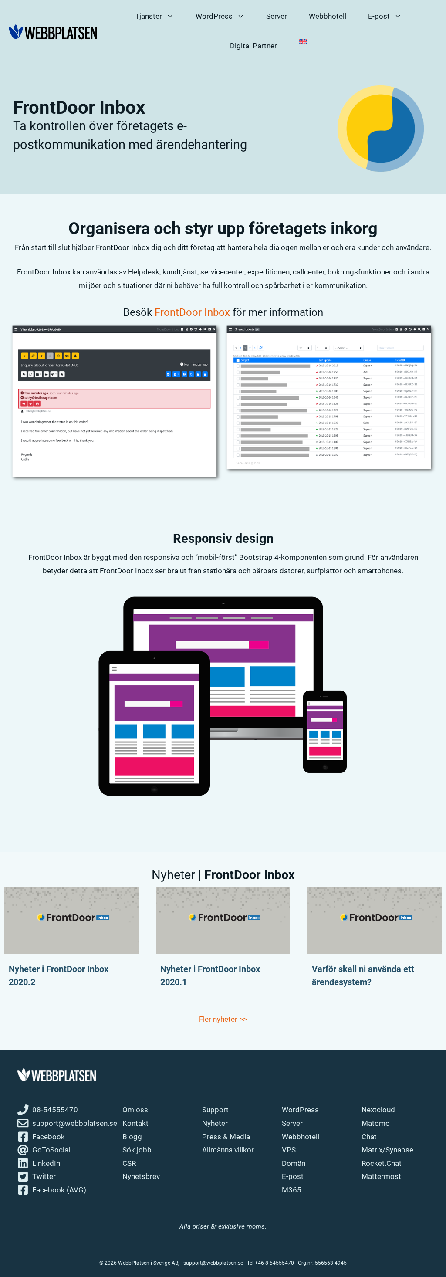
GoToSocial (51, 1149)
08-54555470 (55, 1109)
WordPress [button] (214, 16)
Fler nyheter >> (223, 1019)
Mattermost (381, 1176)
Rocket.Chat (382, 1163)
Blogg (132, 1136)
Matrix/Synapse (387, 1149)
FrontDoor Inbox (192, 312)
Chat (369, 1136)
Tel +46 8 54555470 (270, 1263)
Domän (293, 1163)
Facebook (48, 1136)
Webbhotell (327, 16)
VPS (289, 1149)
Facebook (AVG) (59, 1190)
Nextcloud (378, 1109)
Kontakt (135, 1123)
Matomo (376, 1123)
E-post (293, 1176)
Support (215, 1109)
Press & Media (226, 1136)
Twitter (44, 1176)
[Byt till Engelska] (302, 42)
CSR (129, 1163)
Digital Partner (253, 45)
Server (276, 16)
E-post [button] (379, 16)
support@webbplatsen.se (74, 1123)
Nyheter (215, 1123)
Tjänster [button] (148, 16)
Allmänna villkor (228, 1149)
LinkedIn (46, 1163)
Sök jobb (137, 1149)
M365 (291, 1190)
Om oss (135, 1109)
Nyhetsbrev (141, 1176)
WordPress (300, 1109)
